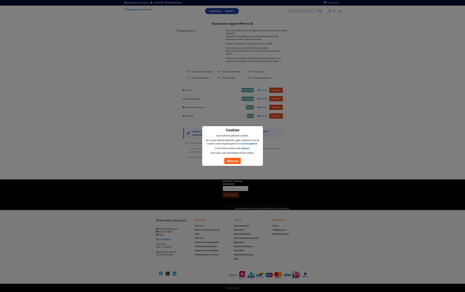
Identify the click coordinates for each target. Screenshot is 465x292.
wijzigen (245, 148)
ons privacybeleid (247, 143)
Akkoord (232, 161)
